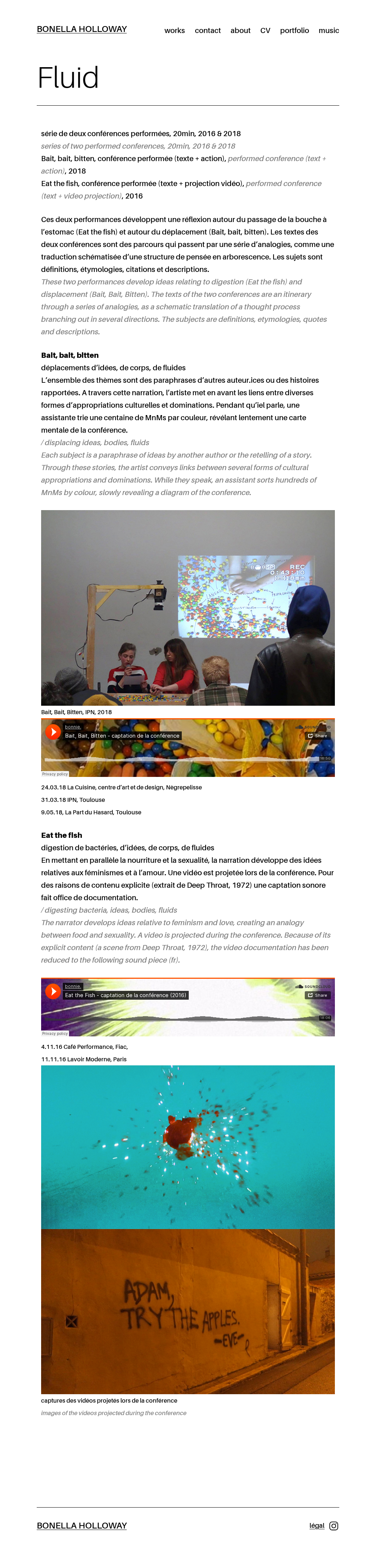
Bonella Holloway (82, 29)
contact (208, 31)
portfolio (294, 31)
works (174, 31)
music (329, 31)
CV (265, 31)
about (241, 31)
